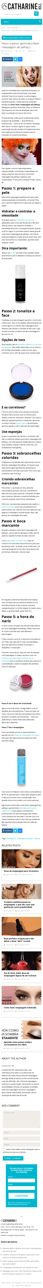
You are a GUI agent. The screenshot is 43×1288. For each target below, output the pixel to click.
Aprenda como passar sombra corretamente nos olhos (18, 1043)
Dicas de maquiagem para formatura (21, 871)
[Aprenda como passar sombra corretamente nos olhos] (21, 1029)
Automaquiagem (11, 38)
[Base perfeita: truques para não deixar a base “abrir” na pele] (21, 926)
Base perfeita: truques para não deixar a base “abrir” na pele (19, 939)
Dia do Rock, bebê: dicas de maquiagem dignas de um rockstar (20, 974)
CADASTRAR (21, 1196)
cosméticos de (22, 220)
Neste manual (21, 423)
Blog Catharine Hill (7, 1283)
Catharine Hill (7, 51)
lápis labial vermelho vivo (17, 541)
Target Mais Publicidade (23, 1286)
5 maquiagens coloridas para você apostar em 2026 (20, 1267)
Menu (6, 22)
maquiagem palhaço (25, 838)
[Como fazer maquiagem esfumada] (21, 995)
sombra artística (8, 507)
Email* (10, 1184)
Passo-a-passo (24, 38)
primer (13, 253)
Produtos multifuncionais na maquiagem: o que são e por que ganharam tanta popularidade (19, 904)
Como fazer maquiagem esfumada (20, 1007)
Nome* (10, 1177)
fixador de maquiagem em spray (26, 735)
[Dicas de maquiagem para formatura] (21, 858)
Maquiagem (11, 838)
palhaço (37, 838)
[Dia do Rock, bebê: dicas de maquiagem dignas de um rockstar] (21, 960)
